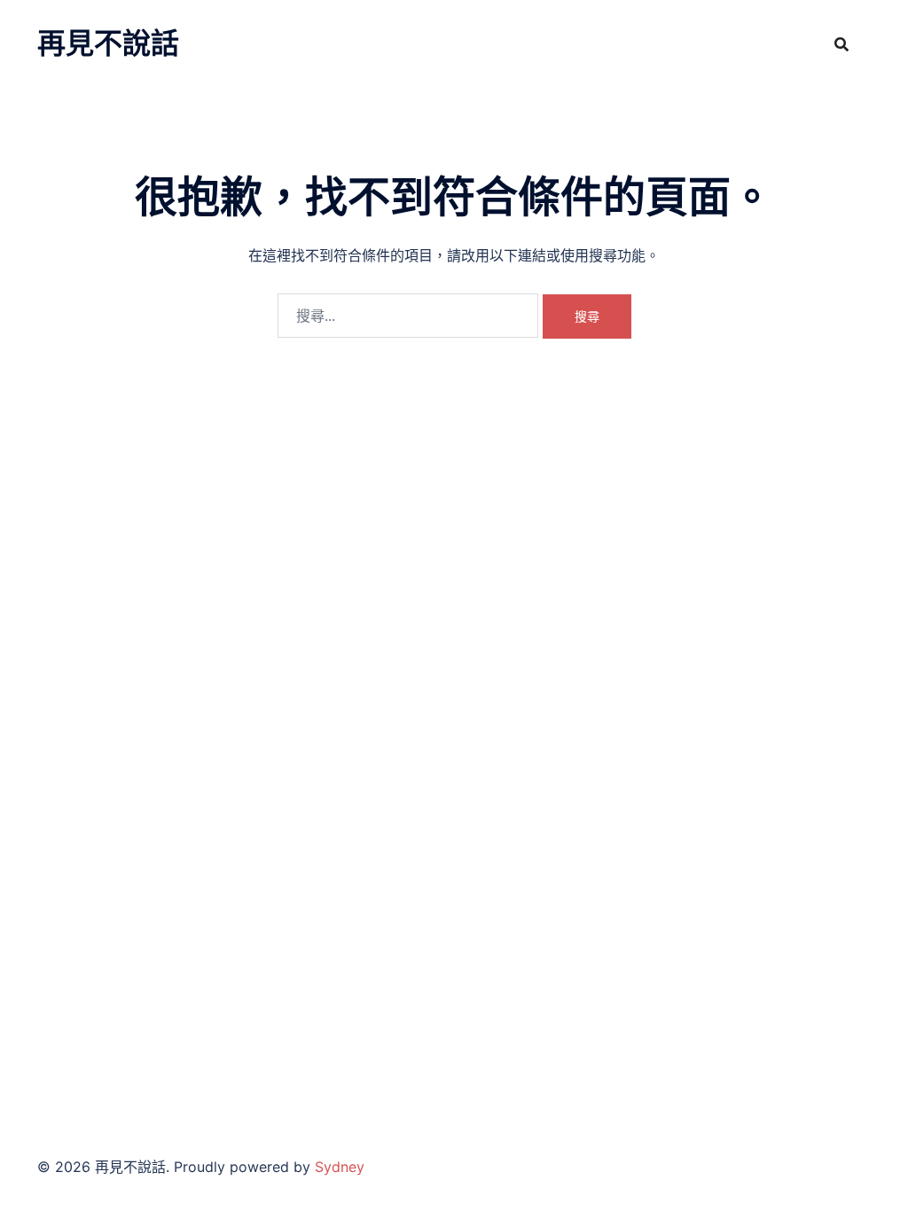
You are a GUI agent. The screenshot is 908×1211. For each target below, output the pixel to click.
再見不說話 (108, 43)
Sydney (339, 1167)
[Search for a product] (841, 44)
